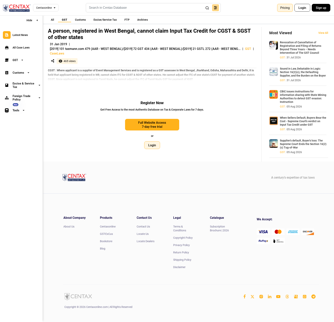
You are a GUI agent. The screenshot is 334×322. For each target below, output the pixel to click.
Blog (102, 248)
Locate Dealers (145, 241)
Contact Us (143, 226)
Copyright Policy (183, 237)
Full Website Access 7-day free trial (152, 125)
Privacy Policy (181, 245)
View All (323, 32)
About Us (68, 226)
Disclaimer (179, 267)
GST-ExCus (106, 233)
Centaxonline (44, 7)
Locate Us (143, 233)
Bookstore (106, 241)
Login (302, 8)
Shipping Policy (182, 259)
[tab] (52, 20)
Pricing (285, 8)
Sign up (321, 8)
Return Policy (181, 252)
